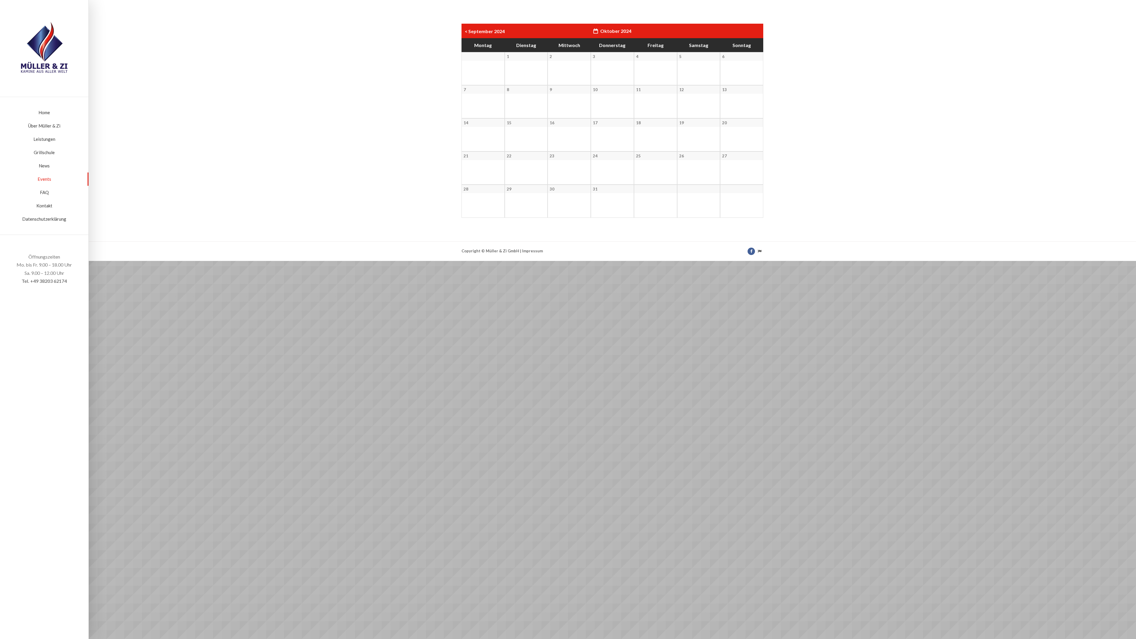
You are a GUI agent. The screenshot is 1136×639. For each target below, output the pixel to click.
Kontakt (44, 205)
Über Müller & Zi (44, 125)
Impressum (532, 250)
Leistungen (44, 139)
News (44, 165)
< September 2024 (485, 31)
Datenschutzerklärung (44, 219)
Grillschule (44, 152)
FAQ (44, 192)
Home (44, 112)
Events (44, 179)
